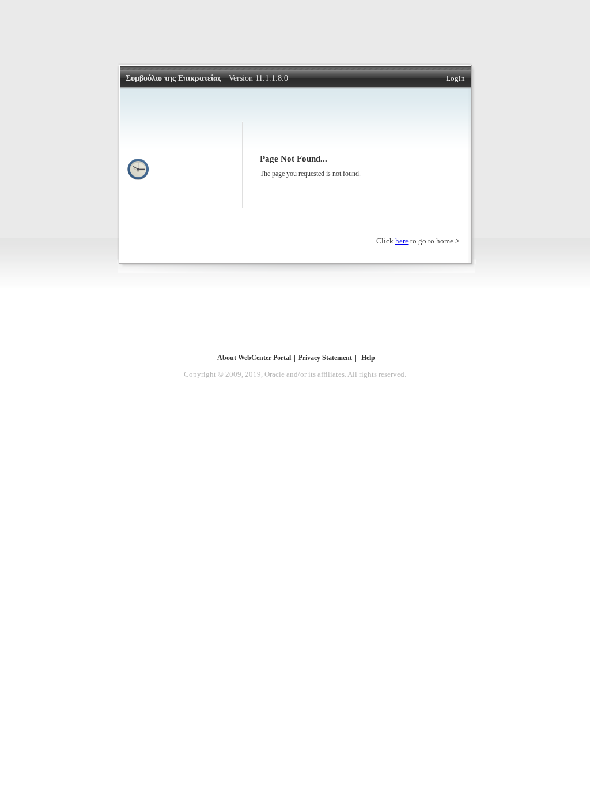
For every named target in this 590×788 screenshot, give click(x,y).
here (402, 241)
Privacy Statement (325, 358)
